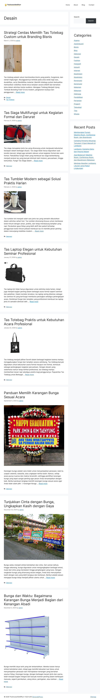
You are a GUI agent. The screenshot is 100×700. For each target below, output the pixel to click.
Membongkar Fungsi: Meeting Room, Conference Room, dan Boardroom (84, 134)
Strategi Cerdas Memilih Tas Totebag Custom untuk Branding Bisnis (33, 34)
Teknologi (77, 107)
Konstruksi (78, 81)
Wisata (76, 114)
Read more (20, 92)
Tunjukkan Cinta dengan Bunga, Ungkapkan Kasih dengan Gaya (29, 504)
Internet (77, 71)
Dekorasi (9, 166)
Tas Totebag (10, 99)
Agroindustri (78, 44)
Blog (83, 5)
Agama (76, 40)
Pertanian (78, 101)
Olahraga (77, 94)
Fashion (77, 61)
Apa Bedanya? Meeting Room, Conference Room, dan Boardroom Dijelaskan (84, 157)
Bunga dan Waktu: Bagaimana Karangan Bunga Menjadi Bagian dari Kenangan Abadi (33, 600)
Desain (8, 97)
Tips (75, 111)
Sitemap (93, 697)
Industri (77, 67)
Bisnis (76, 47)
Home (68, 5)
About (76, 5)
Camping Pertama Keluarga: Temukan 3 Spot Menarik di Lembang (85, 143)
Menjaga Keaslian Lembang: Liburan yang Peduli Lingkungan (85, 165)
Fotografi (77, 64)
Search (76, 17)
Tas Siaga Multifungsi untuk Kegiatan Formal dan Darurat (33, 115)
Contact (91, 5)
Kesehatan (78, 74)
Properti (77, 104)
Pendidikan (78, 97)
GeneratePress (37, 697)
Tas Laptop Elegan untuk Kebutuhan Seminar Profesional (33, 251)
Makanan (77, 87)
